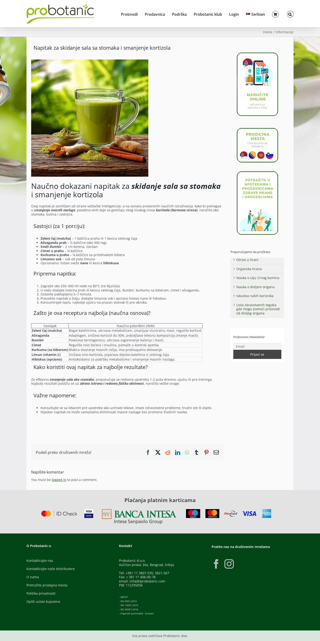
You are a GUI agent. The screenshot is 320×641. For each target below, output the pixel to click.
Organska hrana (249, 269)
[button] (290, 13)
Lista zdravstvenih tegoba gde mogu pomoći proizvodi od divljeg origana (258, 309)
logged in (59, 479)
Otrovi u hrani (247, 259)
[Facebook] (216, 564)
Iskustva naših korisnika (255, 296)
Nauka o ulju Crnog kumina (257, 278)
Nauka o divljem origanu (255, 287)
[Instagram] (229, 564)
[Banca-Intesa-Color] (139, 510)
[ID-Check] (59, 512)
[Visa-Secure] (88, 510)
